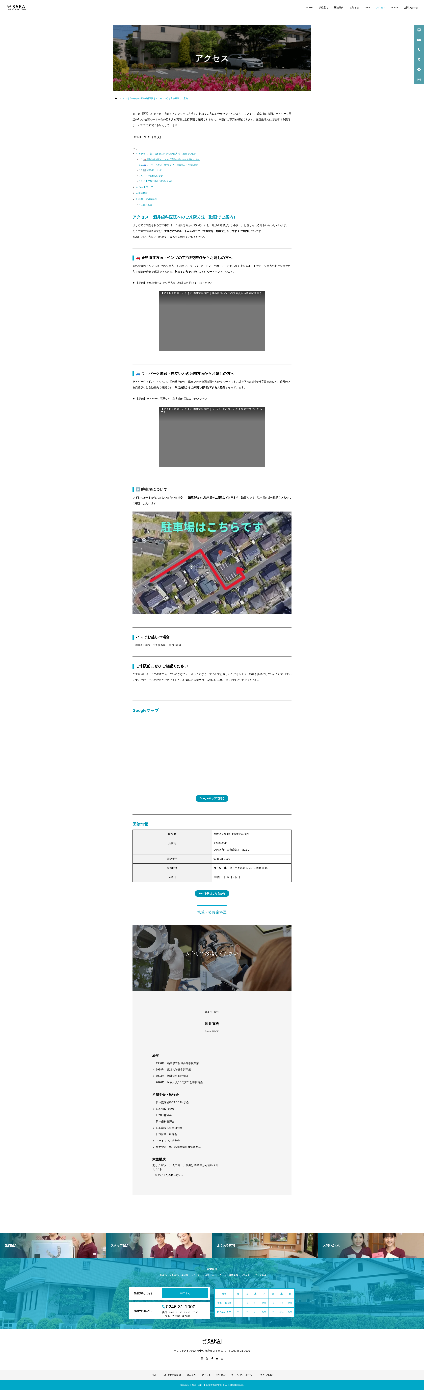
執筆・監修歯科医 (147, 199)
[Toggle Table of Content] (134, 149)
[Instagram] (202, 1358)
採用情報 (221, 1375)
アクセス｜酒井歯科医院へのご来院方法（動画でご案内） (168, 153)
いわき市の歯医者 (171, 1375)
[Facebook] (212, 1358)
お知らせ (354, 7)
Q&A (367, 7)
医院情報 (143, 193)
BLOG (394, 7)
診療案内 (323, 7)
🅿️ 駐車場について (152, 170)
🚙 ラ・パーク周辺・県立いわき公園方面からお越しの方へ (171, 165)
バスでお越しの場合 (153, 175)
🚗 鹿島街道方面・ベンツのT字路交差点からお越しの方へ (171, 159)
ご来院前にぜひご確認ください (158, 181)
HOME (309, 7)
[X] (207, 1358)
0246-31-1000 (215, 680)
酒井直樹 (147, 204)
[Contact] (222, 1358)
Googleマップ (145, 187)
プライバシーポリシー (243, 1375)
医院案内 (339, 7)
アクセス (380, 7)
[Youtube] (217, 1358)
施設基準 (191, 1375)
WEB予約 (185, 1293)
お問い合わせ (411, 7)
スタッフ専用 (267, 1375)
